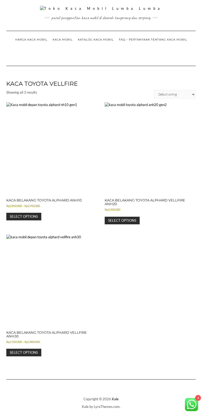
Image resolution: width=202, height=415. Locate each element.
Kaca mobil (63, 39)
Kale (115, 399)
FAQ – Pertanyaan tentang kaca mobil (153, 39)
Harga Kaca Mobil (31, 39)
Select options (24, 216)
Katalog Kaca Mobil (96, 39)
